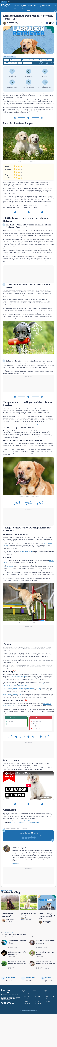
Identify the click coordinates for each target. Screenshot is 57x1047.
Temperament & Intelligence (29, 59)
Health (20, 62)
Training (7, 62)
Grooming (13, 62)
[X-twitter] (8, 1003)
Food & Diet (42, 59)
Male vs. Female (27, 62)
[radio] (23, 837)
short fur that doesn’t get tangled (18, 676)
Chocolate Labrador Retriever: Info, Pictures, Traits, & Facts (9, 915)
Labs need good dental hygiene (12, 694)
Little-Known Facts (15, 59)
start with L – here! (29, 821)
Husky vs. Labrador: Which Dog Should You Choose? (24, 822)
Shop (9, 1)
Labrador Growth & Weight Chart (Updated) (25, 424)
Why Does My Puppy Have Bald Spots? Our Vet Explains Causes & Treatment (45, 942)
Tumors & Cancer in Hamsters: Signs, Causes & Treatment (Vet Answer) (17, 942)
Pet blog (4, 1)
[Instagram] (10, 1003)
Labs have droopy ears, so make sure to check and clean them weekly (22, 688)
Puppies (7, 59)
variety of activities (8, 566)
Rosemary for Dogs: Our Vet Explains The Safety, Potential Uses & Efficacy (17, 963)
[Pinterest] (13, 1003)
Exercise (49, 59)
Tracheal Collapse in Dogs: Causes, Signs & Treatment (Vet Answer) (45, 963)
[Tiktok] (2, 1003)
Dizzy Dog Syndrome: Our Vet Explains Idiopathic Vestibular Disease (45, 952)
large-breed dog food (26, 551)
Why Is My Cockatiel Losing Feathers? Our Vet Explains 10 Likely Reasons (17, 952)
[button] (47, 23)
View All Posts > (15, 863)
